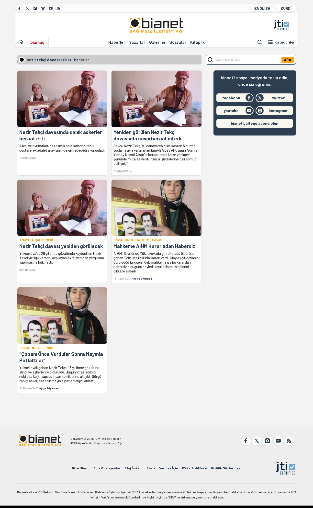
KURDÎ (286, 8)
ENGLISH (262, 8)
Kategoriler (285, 42)
